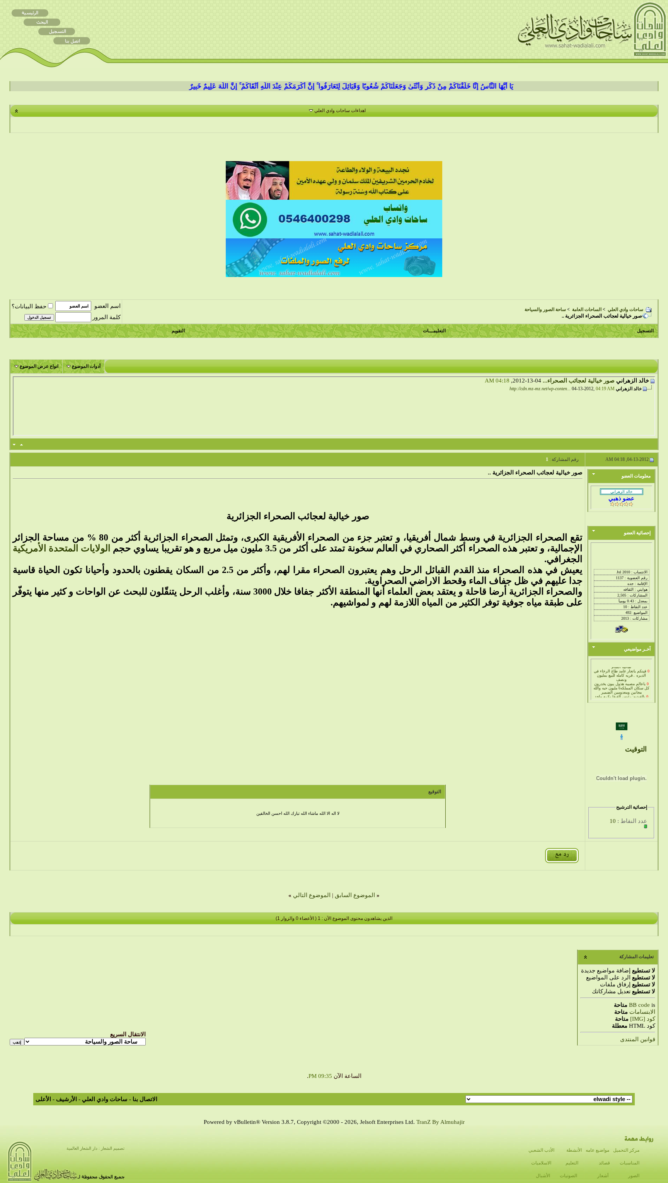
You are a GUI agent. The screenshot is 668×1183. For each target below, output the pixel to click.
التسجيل (645, 330)
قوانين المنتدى (637, 1039)
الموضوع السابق (355, 895)
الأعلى (43, 1099)
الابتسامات (642, 1012)
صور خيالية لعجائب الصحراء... (579, 380)
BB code (639, 1005)
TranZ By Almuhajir (440, 1122)
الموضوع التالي (312, 895)
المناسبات (629, 1163)
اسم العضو (107, 306)
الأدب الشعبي (541, 1150)
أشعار (602, 1175)
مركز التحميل (626, 1150)
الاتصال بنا (145, 1099)
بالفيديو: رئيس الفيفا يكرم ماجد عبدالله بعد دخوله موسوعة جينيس (621, 693)
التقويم (178, 330)
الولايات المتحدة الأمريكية (62, 548)
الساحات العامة (587, 309)
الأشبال (543, 1175)
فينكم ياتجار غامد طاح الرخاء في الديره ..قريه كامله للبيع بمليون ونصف (620, 669)
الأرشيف (66, 1099)
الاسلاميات (541, 1163)
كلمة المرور (106, 317)
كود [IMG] (642, 1019)
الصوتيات (568, 1175)
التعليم (572, 1163)
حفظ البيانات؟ (29, 306)
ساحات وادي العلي (625, 309)
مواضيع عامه (597, 1150)
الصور (633, 1175)
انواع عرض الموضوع (39, 366)
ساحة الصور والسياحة (545, 309)
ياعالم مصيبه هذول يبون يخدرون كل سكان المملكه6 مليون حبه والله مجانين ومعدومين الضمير (621, 682)
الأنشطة (574, 1150)
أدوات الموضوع (86, 366)
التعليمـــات (434, 330)
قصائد (604, 1163)
